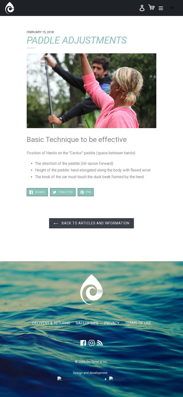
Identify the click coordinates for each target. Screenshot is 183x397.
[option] (172, 8)
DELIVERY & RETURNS (51, 323)
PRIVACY (111, 323)
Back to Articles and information (95, 223)
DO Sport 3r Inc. (97, 362)
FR (172, 8)
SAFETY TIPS (87, 323)
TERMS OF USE (138, 323)
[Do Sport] (91, 303)
